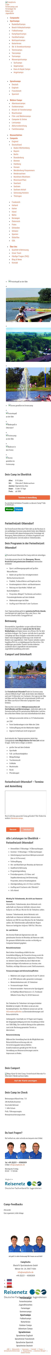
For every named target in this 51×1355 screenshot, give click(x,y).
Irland (14, 212)
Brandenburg (19, 157)
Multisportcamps (18, 40)
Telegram (18, 509)
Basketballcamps (18, 24)
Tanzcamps (16, 53)
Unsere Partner (25, 1353)
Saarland (17, 183)
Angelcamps (18, 72)
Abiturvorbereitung (19, 126)
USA (13, 240)
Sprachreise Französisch (24, 1339)
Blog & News (17, 259)
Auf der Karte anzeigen (25, 1081)
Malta (14, 215)
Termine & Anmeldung (27, 497)
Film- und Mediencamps (21, 116)
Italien (14, 208)
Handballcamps (18, 37)
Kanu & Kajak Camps (22, 69)
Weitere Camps (16, 100)
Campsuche (14, 18)
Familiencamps (18, 129)
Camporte (14, 138)
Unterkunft (27, 830)
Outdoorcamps (17, 106)
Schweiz (15, 231)
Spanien (15, 234)
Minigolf (43, 1351)
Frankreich (16, 202)
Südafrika (15, 237)
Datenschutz (16, 1349)
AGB (8, 1349)
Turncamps (16, 56)
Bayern (16, 151)
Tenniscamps (17, 50)
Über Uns (13, 246)
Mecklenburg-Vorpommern (24, 170)
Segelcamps (18, 66)
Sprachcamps (15, 81)
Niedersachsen (20, 173)
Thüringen (18, 196)
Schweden (16, 228)
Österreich (16, 221)
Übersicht (13, 830)
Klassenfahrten (16, 135)
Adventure (37, 1351)
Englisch (15, 88)
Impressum (25, 1349)
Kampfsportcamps (19, 34)
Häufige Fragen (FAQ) (20, 256)
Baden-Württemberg (22, 148)
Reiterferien (16, 43)
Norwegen (16, 218)
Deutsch (15, 84)
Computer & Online (19, 119)
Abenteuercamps (18, 103)
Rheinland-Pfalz (20, 180)
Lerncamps (16, 122)
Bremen (17, 161)
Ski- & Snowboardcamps (21, 47)
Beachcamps (17, 113)
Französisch (16, 91)
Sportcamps (14, 21)
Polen (14, 224)
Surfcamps (18, 63)
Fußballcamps (17, 30)
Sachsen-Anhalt (20, 189)
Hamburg (17, 164)
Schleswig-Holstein (21, 193)
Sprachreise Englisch (24, 1335)
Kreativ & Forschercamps (22, 110)
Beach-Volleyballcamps (21, 27)
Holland (15, 205)
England (15, 141)
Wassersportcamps (19, 59)
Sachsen (17, 186)
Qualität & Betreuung (20, 250)
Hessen (17, 167)
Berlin (16, 154)
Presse (41, 1349)
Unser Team (16, 253)
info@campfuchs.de (17, 1165)
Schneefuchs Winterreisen (12, 1351)
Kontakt (15, 263)
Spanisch (15, 94)
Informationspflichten (14, 1012)
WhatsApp (9, 509)
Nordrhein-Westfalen (22, 177)
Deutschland (17, 145)
